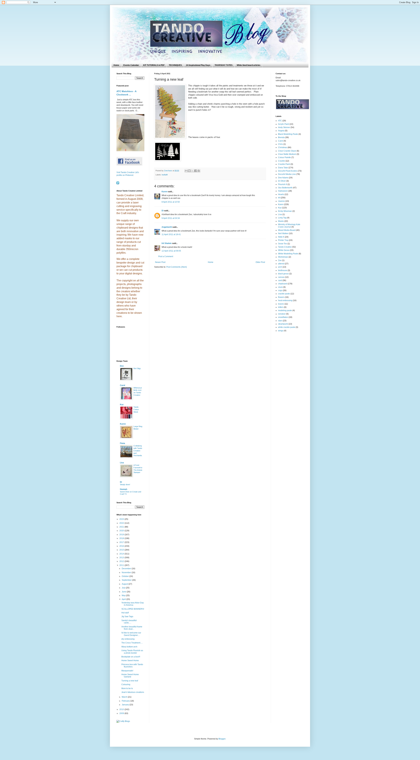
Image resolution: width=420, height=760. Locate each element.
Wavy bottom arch (129, 647)
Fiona (122, 443)
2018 (122, 538)
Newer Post (160, 262)
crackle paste (284, 294)
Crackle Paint (284, 164)
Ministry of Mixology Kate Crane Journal (289, 225)
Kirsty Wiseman (285, 211)
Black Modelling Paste (288, 134)
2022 (122, 523)
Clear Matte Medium (287, 154)
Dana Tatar (283, 167)
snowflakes (283, 317)
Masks (281, 221)
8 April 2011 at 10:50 (171, 202)
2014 (122, 554)
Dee (122, 366)
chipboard (282, 284)
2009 (122, 713)
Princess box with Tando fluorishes (132, 665)
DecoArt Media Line (287, 174)
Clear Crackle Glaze (287, 151)
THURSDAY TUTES (223, 65)
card (280, 280)
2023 (122, 519)
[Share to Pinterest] (198, 170)
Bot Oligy (137, 368)
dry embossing (128, 639)
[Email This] (186, 170)
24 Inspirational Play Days (198, 65)
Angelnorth (167, 227)
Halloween (283, 191)
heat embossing (285, 300)
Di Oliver (282, 181)
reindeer (282, 314)
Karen (164, 191)
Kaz (122, 404)
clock (280, 287)
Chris (280, 144)
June (124, 592)
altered (281, 264)
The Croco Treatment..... (132, 643)
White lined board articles (248, 65)
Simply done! (125, 484)
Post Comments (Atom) (176, 267)
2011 (122, 565)
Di (163, 210)
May (124, 595)
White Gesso (283, 250)
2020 (122, 530)
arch (280, 267)
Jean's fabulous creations (132, 692)
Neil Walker (283, 233)
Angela (281, 131)
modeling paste (285, 310)
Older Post (260, 262)
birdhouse (282, 270)
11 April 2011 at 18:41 (171, 234)
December (127, 568)
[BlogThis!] (189, 170)
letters (281, 307)
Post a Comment (165, 256)
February (126, 701)
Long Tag (282, 218)
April (124, 599)
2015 (122, 550)
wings (280, 331)
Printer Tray (283, 240)
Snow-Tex (282, 243)
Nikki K (281, 237)
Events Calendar (131, 65)
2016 (122, 546)
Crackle (281, 161)
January (125, 705)
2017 (122, 542)
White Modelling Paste (288, 254)
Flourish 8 (282, 184)
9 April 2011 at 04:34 (171, 218)
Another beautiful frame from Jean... (131, 628)
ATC (280, 121)
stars (280, 320)
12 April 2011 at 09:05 (171, 251)
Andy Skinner (284, 127)
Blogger (222, 739)
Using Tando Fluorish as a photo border (132, 651)
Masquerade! (127, 671)
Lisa (122, 463)
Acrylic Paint (283, 124)
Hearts (281, 194)
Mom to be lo (127, 688)
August (125, 584)
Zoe (280, 260)
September (127, 580)
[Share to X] (192, 170)
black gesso (283, 274)
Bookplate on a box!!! (130, 657)
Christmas (282, 147)
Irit (279, 198)
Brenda (281, 137)
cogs (280, 290)
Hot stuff (125, 613)
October (125, 576)
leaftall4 (165, 175)
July (124, 588)
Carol (122, 385)
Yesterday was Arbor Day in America (132, 604)
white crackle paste (286, 327)
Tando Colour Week (136, 409)
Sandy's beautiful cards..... (129, 621)
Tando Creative (285, 247)
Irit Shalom (167, 243)
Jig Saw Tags (127, 616)
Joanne (281, 201)
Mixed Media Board (286, 230)
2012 (122, 561)
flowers (281, 297)
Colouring (125, 684)
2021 (122, 527)
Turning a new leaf (129, 681)
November (127, 572)
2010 (122, 709)
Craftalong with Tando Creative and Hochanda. (138, 450)
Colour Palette (284, 157)
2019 (122, 534)
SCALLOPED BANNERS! (132, 609)
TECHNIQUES (175, 65)
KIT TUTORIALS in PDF (154, 65)
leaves (281, 304)
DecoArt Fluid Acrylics (287, 171)
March (125, 697)
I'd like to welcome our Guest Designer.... (131, 634)
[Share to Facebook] (195, 170)
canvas (281, 277)
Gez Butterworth (285, 188)
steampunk (283, 324)
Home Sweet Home (130, 660)
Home (116, 65)
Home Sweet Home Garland (130, 675)
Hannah (123, 489)
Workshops (283, 257)
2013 (122, 557)
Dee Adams (283, 177)
